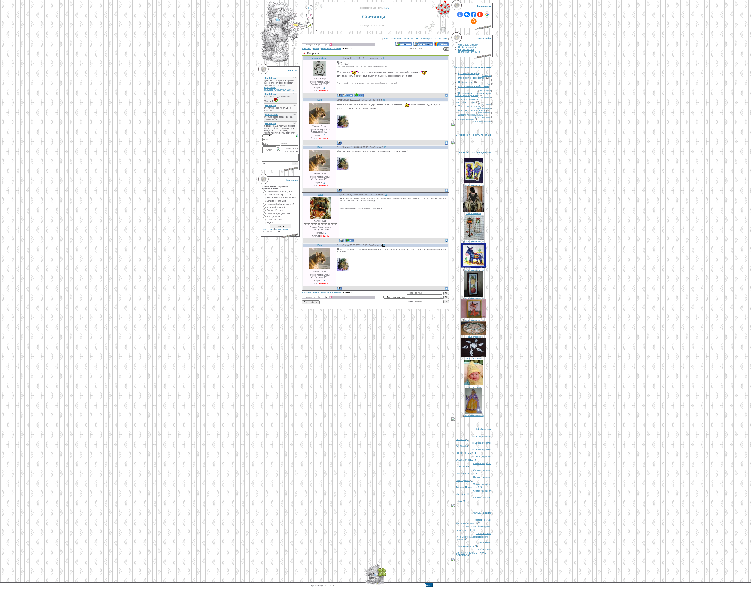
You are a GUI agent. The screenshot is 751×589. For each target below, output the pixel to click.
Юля (319, 100)
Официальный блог (468, 45)
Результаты (268, 229)
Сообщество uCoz (467, 47)
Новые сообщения (393, 39)
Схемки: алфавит (482, 463)
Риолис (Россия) (275, 210)
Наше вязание (473, 213)
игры (489, 84)
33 (385, 147)
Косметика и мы (483, 520)
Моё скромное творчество (471, 78)
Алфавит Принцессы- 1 (467, 487)
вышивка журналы (481, 436)
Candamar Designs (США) (279, 194)
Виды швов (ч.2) (464, 530)
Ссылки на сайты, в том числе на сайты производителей (473, 94)
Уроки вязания (483, 533)
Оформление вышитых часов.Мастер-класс (468, 100)
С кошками (461, 467)
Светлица (306, 49)
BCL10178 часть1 (464, 453)
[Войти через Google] (487, 14)
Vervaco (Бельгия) (276, 207)
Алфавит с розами (465, 473)
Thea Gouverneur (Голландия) (281, 198)
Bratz (320, 194)
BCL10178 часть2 (464, 460)
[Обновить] (297, 135)
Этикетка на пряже (465, 546)
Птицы (459, 501)
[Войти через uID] (460, 14)
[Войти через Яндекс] (480, 14)
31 (384, 58)
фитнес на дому (466, 119)
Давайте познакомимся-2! (471, 115)
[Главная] (309, 10)
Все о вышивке (485, 91)
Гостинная (487, 80)
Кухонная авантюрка (468, 73)
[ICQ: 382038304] (359, 95)
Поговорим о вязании (331, 49)
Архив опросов (282, 229)
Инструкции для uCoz (469, 52)
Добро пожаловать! (483, 117)
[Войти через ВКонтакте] (467, 14)
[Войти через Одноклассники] (474, 21)
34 (386, 194)
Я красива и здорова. (482, 121)
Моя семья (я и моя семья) (472, 110)
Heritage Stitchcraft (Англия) (280, 204)
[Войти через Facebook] (473, 14)
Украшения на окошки (469, 106)
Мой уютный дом (484, 108)
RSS (386, 8)
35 (384, 245)
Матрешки (461, 494)
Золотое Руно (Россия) (278, 213)
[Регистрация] (309, 19)
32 (384, 100)
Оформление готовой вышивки (473, 86)
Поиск (438, 39)
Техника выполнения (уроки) (476, 527)
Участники (409, 39)
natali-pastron (319, 58)
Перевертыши (465, 82)
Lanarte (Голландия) (277, 201)
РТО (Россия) (274, 216)
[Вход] (309, 27)
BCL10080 (461, 446)
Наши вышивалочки (474, 185)
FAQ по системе (466, 49)
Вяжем (316, 49)
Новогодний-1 (463, 480)
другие (270, 223)
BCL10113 (461, 439)
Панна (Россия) (274, 219)
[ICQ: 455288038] (349, 240)
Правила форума (424, 39)
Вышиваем (486, 76)
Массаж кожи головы (466, 523)
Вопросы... (348, 49)
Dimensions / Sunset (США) (280, 191)
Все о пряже (485, 543)
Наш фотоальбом (484, 113)
